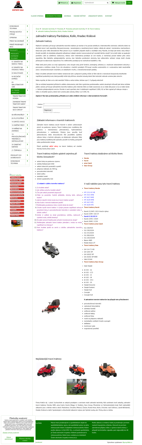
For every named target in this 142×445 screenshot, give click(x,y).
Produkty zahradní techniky (15, 56)
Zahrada (67, 16)
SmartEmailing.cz (56, 112)
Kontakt (108, 16)
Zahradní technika (53, 16)
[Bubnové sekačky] (17, 184)
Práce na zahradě (17, 41)
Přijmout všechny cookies (24, 439)
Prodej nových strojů (16, 33)
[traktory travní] (17, 178)
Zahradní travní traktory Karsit (19, 103)
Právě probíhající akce (16, 45)
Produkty (14, 50)
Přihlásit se (64, 3)
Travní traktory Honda (19, 97)
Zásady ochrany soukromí (11, 433)
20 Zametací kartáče (16, 145)
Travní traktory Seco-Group (19, 108)
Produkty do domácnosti (16, 156)
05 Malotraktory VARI (17, 84)
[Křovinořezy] (17, 187)
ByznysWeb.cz (127, 442)
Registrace (77, 3)
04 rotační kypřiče (16, 77)
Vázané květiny (80, 16)
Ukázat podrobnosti (9, 438)
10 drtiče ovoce (18, 122)
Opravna (13, 37)
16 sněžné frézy (18, 125)
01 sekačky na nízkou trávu (17, 63)
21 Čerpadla (16, 150)
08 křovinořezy (18, 115)
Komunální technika (14, 27)
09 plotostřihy (18, 118)
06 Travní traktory (15, 91)
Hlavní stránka (37, 16)
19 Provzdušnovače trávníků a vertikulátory (19, 137)
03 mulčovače (17, 73)
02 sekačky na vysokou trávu (18, 68)
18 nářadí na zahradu (17, 129)
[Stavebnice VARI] (17, 181)
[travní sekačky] (15, 175)
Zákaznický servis (95, 16)
